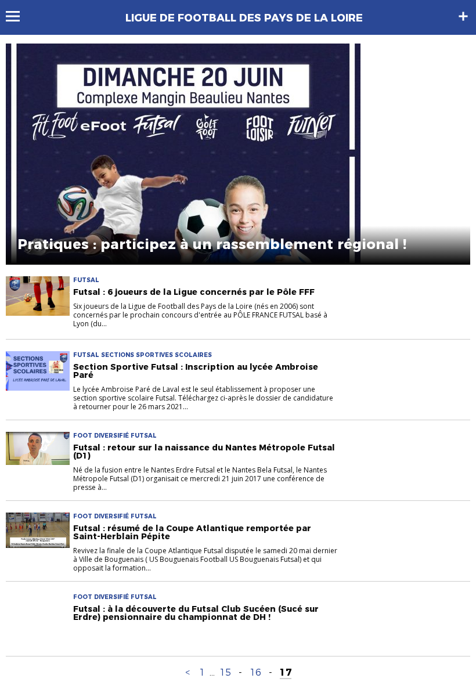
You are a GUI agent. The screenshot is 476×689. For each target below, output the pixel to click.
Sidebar (463, 16)
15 (225, 672)
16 (255, 672)
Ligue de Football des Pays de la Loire (244, 18)
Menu (18, 16)
